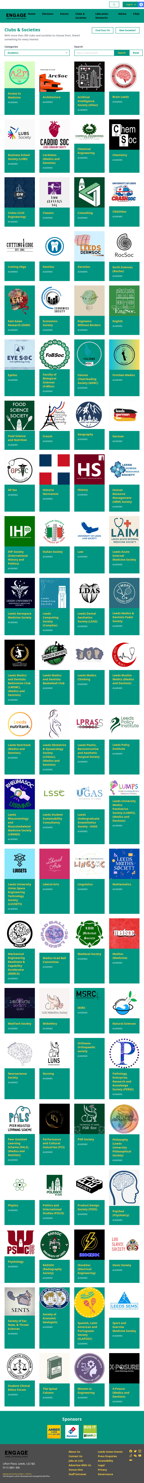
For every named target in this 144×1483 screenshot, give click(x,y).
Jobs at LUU (76, 1460)
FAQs (136, 13)
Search (78, 46)
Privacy (102, 1469)
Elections (47, 13)
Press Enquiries (107, 1456)
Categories (11, 46)
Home (31, 13)
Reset (136, 52)
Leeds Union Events (110, 1451)
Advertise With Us (80, 1465)
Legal (101, 1465)
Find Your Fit (102, 30)
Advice (122, 13)
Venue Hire (76, 1469)
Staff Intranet (77, 1474)
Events (64, 13)
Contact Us (75, 1456)
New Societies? (127, 30)
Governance (105, 1474)
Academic (13, 102)
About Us (74, 1451)
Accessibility (105, 1460)
